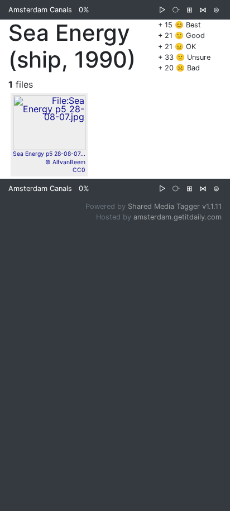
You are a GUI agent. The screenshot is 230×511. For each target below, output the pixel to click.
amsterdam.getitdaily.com (177, 217)
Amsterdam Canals (40, 10)
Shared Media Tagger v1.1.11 (175, 206)
